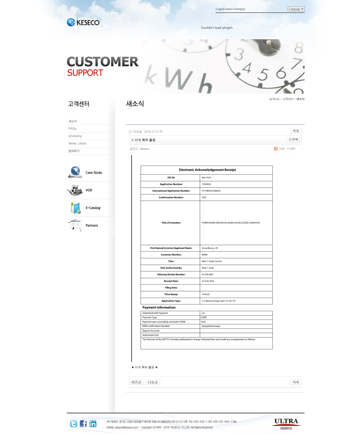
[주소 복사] (293, 139)
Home (276, 99)
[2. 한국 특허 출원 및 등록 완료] (152, 382)
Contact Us (230, 8)
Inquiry (241, 8)
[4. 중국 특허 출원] (136, 382)
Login (219, 9)
